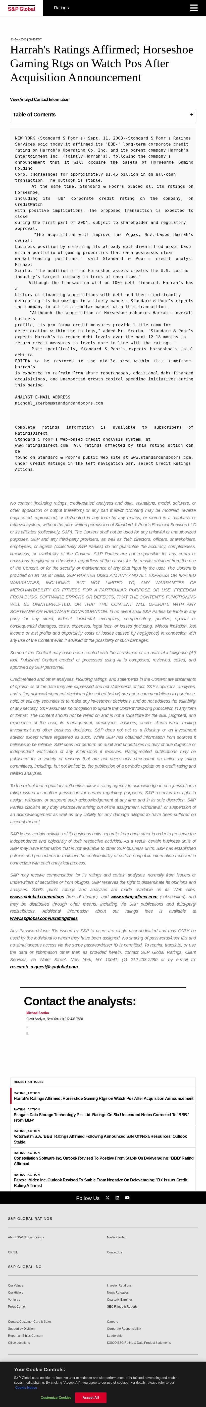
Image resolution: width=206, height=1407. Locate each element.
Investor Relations (119, 1285)
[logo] (21, 8)
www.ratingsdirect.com (134, 896)
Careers (112, 1321)
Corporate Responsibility (124, 1328)
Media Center (116, 1237)
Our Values (15, 1285)
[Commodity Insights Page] (108, 1198)
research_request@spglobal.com (44, 966)
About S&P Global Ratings (26, 1237)
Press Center (17, 1306)
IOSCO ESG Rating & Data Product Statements (139, 1343)
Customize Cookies (56, 1397)
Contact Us (114, 1252)
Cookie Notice (26, 1387)
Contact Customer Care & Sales (30, 1321)
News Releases (118, 1292)
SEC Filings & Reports (122, 1306)
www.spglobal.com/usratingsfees (44, 918)
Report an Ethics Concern (25, 1335)
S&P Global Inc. (25, 1267)
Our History (15, 1292)
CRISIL (13, 1252)
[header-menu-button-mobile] (194, 8)
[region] (103, 1384)
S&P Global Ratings (30, 1219)
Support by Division (21, 1328)
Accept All (91, 1397)
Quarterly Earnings (120, 1299)
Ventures (14, 1299)
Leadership (115, 1335)
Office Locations (19, 1343)
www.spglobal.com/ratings (37, 896)
